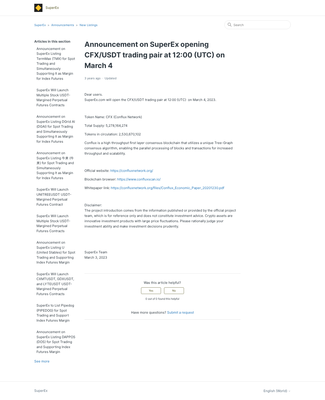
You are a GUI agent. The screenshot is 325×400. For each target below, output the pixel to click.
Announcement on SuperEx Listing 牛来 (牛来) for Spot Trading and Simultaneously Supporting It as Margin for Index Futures (55, 165)
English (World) (276, 391)
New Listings (89, 25)
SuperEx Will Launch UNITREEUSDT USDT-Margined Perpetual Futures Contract (53, 197)
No (174, 290)
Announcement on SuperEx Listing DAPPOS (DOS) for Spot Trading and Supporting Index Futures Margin (55, 342)
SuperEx (40, 25)
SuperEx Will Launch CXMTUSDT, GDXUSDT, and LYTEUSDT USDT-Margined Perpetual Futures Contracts (55, 284)
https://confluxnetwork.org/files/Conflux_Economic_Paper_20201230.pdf (167, 188)
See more (42, 361)
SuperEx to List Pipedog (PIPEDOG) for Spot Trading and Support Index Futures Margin (55, 312)
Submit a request (180, 312)
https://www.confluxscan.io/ (139, 179)
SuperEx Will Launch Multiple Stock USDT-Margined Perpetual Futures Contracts (53, 97)
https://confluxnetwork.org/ (131, 171)
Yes (151, 290)
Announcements (63, 25)
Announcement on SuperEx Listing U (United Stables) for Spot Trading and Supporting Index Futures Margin (55, 252)
